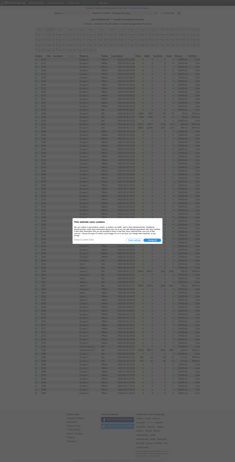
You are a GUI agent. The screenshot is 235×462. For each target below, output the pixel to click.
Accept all (152, 240)
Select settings (134, 240)
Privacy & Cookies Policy (84, 239)
